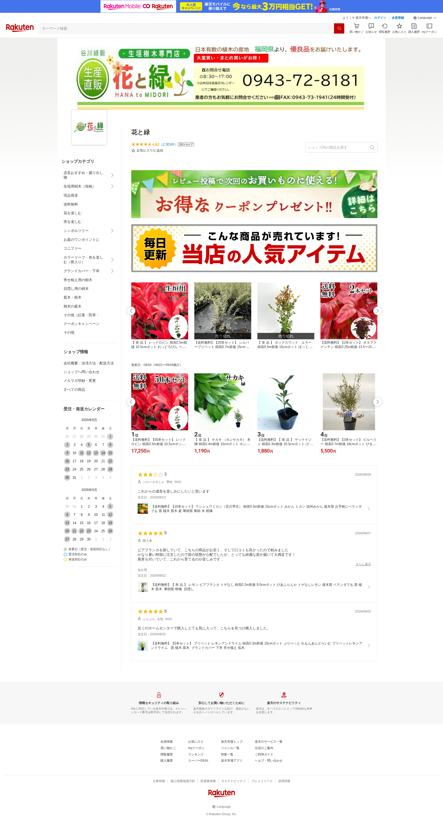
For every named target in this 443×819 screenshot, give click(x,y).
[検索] (339, 28)
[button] (425, 18)
